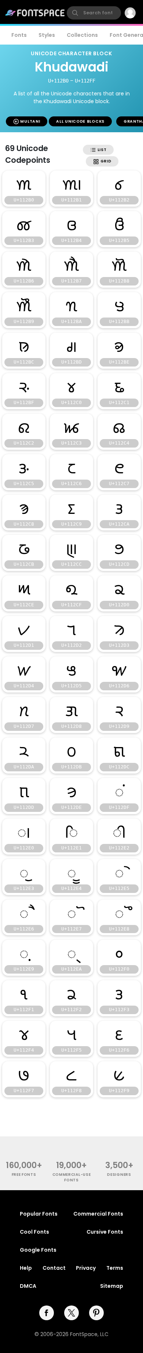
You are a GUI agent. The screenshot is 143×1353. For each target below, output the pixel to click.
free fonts (24, 1174)
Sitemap (111, 1286)
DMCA (28, 1286)
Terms (114, 1268)
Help (26, 1268)
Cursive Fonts (105, 1231)
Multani (29, 121)
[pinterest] (96, 1312)
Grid (105, 161)
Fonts (19, 35)
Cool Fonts (34, 1231)
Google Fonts (38, 1250)
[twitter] (71, 1312)
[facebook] (46, 1312)
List (101, 150)
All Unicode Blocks (80, 121)
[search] (94, 13)
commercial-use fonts (71, 1177)
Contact (54, 1268)
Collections (82, 35)
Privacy (86, 1268)
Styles (46, 35)
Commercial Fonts (98, 1213)
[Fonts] (35, 12)
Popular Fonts (39, 1213)
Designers (119, 1174)
